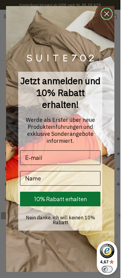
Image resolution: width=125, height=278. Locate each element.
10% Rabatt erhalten (60, 198)
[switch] (107, 269)
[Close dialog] (106, 14)
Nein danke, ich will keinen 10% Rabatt (60, 220)
